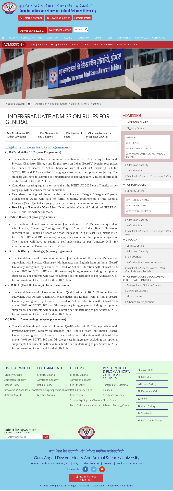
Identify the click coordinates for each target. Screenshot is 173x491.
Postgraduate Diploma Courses (143, 285)
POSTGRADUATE (135, 184)
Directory (145, 413)
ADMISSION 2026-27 (32, 30)
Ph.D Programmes (136, 205)
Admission (53, 37)
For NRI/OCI (133, 143)
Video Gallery (147, 406)
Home (34, 463)
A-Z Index (145, 377)
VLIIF (110, 37)
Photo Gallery (148, 384)
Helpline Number (32, 17)
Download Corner (59, 17)
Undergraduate (37, 44)
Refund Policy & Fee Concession (144, 262)
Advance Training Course (140, 302)
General (131, 137)
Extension (84, 37)
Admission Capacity (137, 165)
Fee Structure (134, 256)
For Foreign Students (139, 148)
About (12, 37)
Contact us (136, 463)
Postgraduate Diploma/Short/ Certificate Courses (110, 44)
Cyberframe (126, 485)
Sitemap (107, 463)
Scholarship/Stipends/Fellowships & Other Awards (148, 177)
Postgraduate (58, 44)
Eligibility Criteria (135, 128)
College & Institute (32, 37)
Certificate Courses (137, 290)
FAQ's (76, 463)
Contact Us (158, 37)
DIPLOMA (131, 239)
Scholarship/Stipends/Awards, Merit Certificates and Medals (145, 269)
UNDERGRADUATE (136, 122)
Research (69, 37)
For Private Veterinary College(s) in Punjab (145, 155)
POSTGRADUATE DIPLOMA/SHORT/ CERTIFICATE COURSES (146, 278)
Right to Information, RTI (55, 463)
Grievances (141, 37)
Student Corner (61, 29)
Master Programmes (138, 199)
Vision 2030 (146, 370)
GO (46, 437)
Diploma (75, 44)
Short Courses (134, 296)
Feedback (121, 463)
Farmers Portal (82, 17)
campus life (124, 37)
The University (91, 463)
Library (99, 37)
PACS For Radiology (151, 420)
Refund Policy (134, 170)
